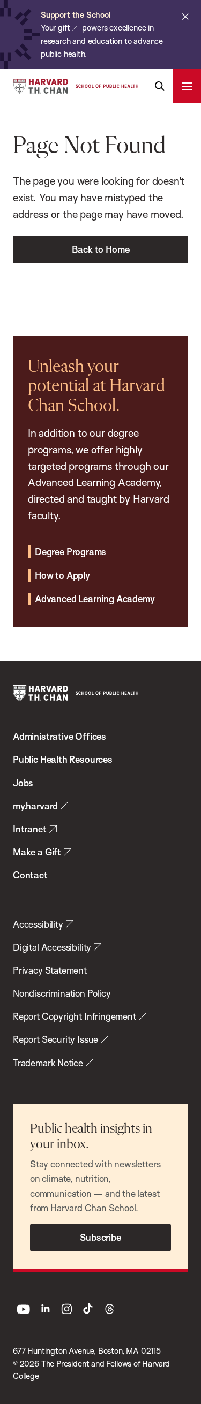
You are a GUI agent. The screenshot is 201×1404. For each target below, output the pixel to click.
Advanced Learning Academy (94, 598)
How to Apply (62, 575)
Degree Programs (70, 551)
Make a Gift (37, 851)
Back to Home (101, 249)
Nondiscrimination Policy (62, 993)
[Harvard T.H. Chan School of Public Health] (75, 693)
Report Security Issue (55, 1039)
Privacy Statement (50, 970)
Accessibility (38, 924)
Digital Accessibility (52, 947)
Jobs (23, 782)
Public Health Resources (63, 759)
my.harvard (35, 805)
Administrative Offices (59, 736)
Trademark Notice (48, 1062)
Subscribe (100, 1237)
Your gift (55, 27)
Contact (30, 875)
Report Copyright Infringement (74, 1016)
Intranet (30, 828)
